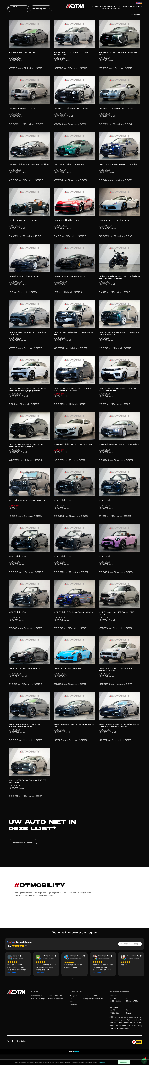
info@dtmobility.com (55, 999)
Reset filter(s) (136, 14)
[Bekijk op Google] (9, 957)
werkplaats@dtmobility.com (93, 999)
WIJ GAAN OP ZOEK (23, 842)
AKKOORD (123, 1062)
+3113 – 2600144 (90, 996)
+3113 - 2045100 (55, 996)
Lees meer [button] (11, 972)
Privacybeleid (21, 1041)
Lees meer (102, 1062)
